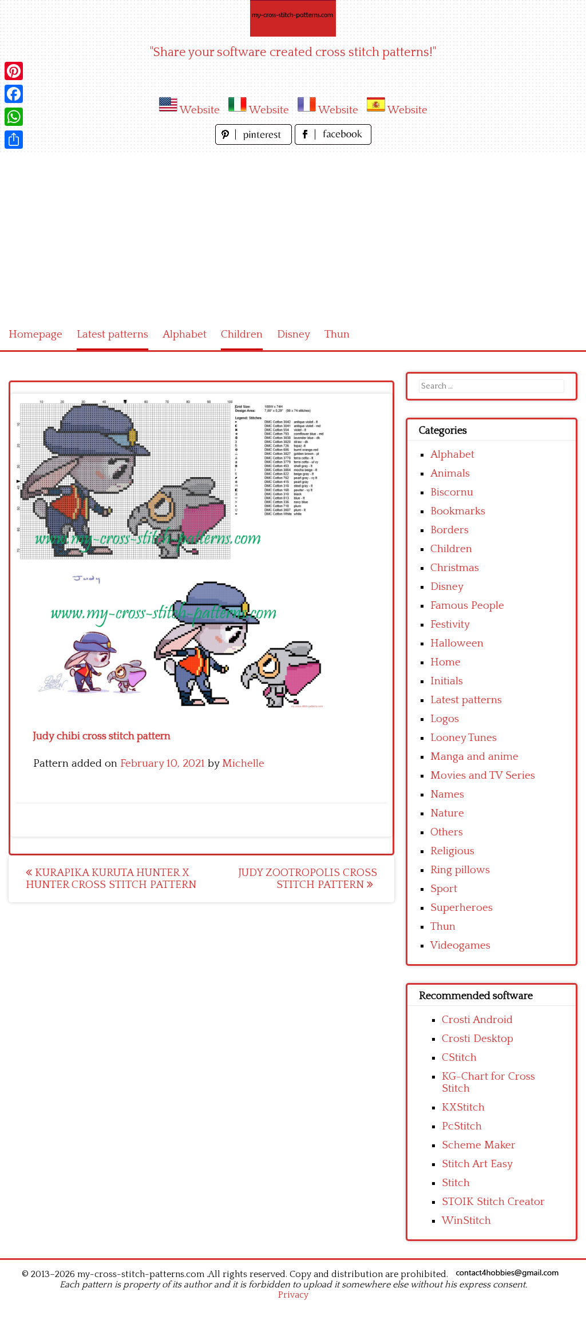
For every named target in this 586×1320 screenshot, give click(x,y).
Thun (337, 334)
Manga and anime (474, 757)
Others (446, 832)
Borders (449, 530)
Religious (452, 851)
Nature (447, 813)
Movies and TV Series (482, 776)
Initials (446, 681)
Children (242, 334)
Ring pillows (460, 870)
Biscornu (451, 492)
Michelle (243, 764)
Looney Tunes (463, 738)
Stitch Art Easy (477, 1164)
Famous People (467, 606)
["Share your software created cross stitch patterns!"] (293, 18)
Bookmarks (457, 511)
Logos (444, 719)
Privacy (293, 1295)
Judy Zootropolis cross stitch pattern (307, 879)
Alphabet (185, 334)
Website (200, 110)
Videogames (460, 946)
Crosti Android (477, 1020)
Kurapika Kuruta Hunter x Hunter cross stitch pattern (111, 879)
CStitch (459, 1058)
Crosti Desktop (477, 1039)
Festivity (450, 625)
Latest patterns (112, 334)
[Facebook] (13, 93)
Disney (293, 334)
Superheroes (461, 908)
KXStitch (463, 1107)
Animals (450, 473)
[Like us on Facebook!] (333, 142)
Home (445, 662)
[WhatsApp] (13, 116)
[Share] (13, 139)
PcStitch (462, 1126)
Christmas (454, 568)
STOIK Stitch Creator (493, 1202)
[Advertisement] (293, 233)
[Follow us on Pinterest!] (255, 142)
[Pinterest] (13, 71)
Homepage (35, 334)
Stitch (456, 1183)
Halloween (457, 643)
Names (447, 794)
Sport (443, 889)
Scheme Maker (479, 1145)
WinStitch (466, 1221)
